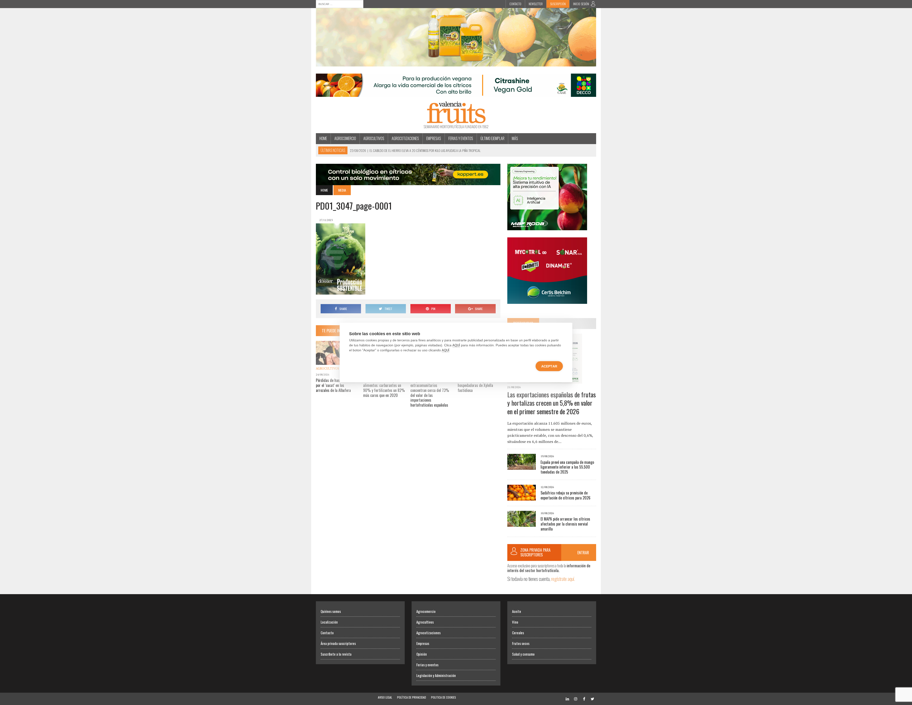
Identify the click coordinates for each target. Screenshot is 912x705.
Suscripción (558, 3)
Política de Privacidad (411, 697)
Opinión (421, 654)
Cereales (518, 632)
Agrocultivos (373, 138)
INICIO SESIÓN (581, 3)
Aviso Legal (385, 697)
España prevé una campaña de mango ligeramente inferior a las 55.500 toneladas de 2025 (567, 467)
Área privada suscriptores (338, 643)
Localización (329, 622)
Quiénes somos (331, 611)
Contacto (515, 3)
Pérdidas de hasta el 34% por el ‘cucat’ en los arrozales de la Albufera (335, 385)
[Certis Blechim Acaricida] (547, 300)
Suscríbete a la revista (336, 654)
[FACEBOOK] (584, 698)
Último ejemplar (492, 138)
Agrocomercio (345, 138)
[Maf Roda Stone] (547, 227)
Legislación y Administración (436, 675)
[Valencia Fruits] (456, 115)
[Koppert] (408, 181)
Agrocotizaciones (405, 138)
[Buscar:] (339, 3)
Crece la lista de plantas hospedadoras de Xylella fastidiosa (475, 385)
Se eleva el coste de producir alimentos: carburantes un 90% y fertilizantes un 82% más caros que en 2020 (384, 387)
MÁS (515, 138)
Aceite (516, 611)
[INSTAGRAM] (576, 698)
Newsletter (536, 3)
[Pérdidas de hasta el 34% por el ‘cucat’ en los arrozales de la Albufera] (337, 361)
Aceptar (549, 366)
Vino (515, 622)
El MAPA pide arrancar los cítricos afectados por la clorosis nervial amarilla (565, 524)
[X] (592, 698)
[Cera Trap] (456, 63)
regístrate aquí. (563, 578)
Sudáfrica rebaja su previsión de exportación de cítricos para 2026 (565, 495)
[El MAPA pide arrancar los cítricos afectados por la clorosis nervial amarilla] (521, 523)
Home (323, 138)
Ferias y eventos (460, 138)
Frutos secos (520, 643)
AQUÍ (456, 345)
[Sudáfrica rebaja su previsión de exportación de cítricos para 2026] (521, 497)
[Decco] (456, 93)
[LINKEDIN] (567, 698)
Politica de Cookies (443, 697)
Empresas (433, 138)
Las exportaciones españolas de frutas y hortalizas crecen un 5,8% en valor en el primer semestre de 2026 (551, 403)
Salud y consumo (523, 654)
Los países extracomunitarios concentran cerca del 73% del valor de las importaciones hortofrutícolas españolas (429, 392)
